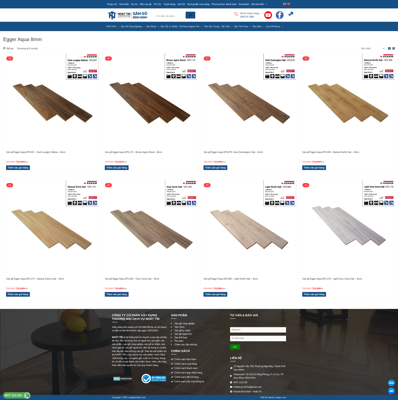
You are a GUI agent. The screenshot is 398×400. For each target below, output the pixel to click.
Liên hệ (181, 4)
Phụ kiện (257, 26)
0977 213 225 (14, 395)
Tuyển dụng (169, 4)
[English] (285, 4)
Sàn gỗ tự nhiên (169, 26)
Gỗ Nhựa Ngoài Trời (189, 26)
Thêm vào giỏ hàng (18, 167)
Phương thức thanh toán (224, 4)
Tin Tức (157, 4)
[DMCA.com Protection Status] (122, 378)
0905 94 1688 (247, 16)
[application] (265, 4)
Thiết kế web (266, 397)
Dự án (134, 4)
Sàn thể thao (241, 26)
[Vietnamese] (289, 4)
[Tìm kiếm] (190, 15)
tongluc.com (280, 397)
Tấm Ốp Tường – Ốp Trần (217, 26)
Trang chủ (112, 4)
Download (244, 4)
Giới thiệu (124, 4)
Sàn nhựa (151, 26)
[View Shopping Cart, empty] (289, 15)
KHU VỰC (111, 26)
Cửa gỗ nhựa (273, 26)
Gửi (235, 347)
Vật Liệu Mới (257, 4)
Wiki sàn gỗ (145, 4)
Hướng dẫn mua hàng (198, 4)
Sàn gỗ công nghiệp (131, 26)
